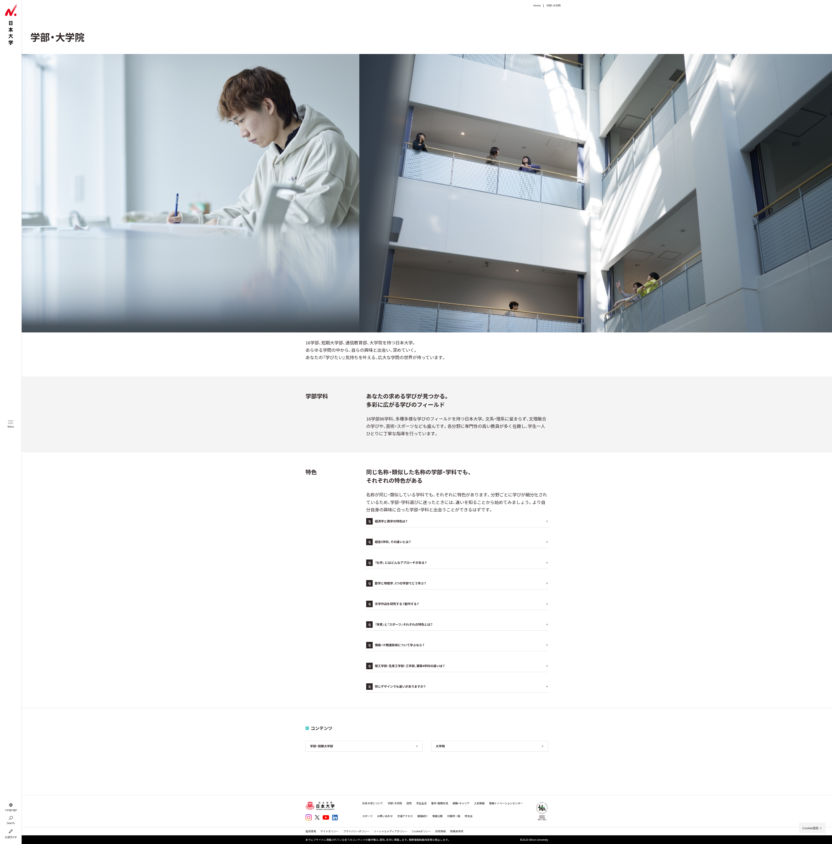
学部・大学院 (395, 803)
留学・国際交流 (439, 803)
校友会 (469, 816)
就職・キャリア (461, 803)
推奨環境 (311, 831)
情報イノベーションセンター (506, 803)
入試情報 (479, 803)
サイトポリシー (329, 831)
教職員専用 (456, 831)
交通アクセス (405, 816)
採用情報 (440, 831)
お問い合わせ (385, 816)
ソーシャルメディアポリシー (390, 831)
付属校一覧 (453, 816)
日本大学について (372, 803)
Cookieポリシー (421, 831)
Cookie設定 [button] (810, 828)
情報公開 (437, 816)
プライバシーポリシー (356, 831)
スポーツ (367, 816)
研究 (409, 803)
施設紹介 (422, 816)
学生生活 (421, 803)
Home (537, 5)
